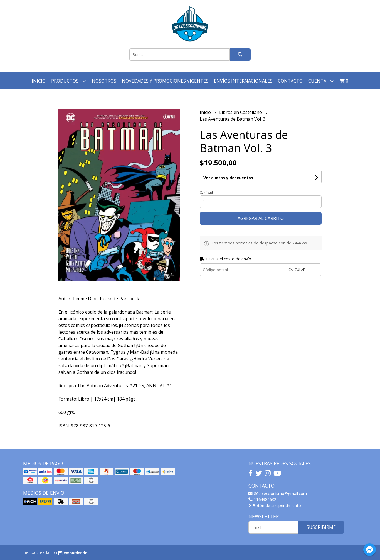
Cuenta (317, 81)
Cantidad (206, 192)
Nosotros (104, 81)
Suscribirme (321, 527)
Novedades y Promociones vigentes (165, 81)
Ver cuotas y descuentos (228, 177)
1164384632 (264, 499)
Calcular (296, 269)
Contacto (290, 81)
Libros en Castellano (241, 112)
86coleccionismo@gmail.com (280, 493)
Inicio (39, 81)
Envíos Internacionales (243, 81)
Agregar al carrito (261, 218)
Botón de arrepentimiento (276, 505)
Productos (65, 81)
